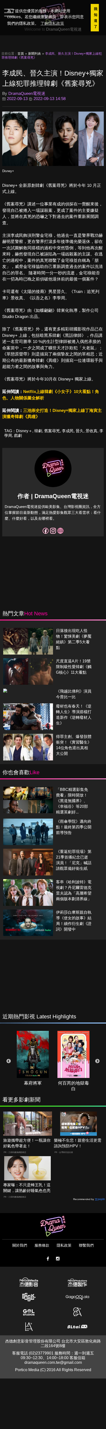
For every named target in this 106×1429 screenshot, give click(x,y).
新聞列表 (34, 53)
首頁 (21, 53)
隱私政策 (64, 1245)
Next (97, 1061)
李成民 (68, 431)
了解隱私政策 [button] (52, 23)
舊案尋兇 (52, 431)
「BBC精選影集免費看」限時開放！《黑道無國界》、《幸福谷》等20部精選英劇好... (72, 800)
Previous (8, 1061)
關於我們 (19, 1245)
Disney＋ (24, 431)
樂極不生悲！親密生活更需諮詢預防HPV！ (77, 1143)
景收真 (91, 431)
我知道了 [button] (95, 17)
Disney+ (8, 171)
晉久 (80, 431)
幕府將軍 (33, 1083)
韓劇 (38, 431)
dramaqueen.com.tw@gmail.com (53, 1362)
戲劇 (18, 435)
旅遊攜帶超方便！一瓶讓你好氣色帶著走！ (27, 1143)
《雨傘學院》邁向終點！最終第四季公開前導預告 (73, 827)
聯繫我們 (86, 1245)
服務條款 (42, 1245)
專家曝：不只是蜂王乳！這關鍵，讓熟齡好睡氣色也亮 (27, 1188)
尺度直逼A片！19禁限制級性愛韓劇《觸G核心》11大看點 (73, 666)
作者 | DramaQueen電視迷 (53, 496)
